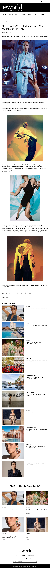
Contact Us (31, 555)
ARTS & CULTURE (30, 392)
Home (4, 14)
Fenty (7, 297)
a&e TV (23, 555)
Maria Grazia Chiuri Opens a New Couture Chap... (36, 413)
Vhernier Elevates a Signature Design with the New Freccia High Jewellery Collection (12, 537)
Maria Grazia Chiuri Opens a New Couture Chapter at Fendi (37, 537)
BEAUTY (30, 14)
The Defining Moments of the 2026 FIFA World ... (36, 361)
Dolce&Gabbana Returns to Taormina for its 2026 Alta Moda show (37, 510)
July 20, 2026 (28, 513)
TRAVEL (28, 323)
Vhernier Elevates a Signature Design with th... (35, 447)
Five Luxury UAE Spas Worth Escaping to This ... (37, 430)
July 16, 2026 (3, 539)
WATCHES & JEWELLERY (20, 14)
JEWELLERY (28, 306)
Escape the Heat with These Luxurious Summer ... (34, 378)
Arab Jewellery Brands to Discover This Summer (37, 309)
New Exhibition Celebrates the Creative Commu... (35, 395)
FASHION (11, 14)
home (3, 21)
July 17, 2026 (28, 539)
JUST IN (18, 555)
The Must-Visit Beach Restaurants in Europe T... (37, 326)
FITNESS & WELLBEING (31, 375)
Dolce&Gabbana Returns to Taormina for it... (34, 343)
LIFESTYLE (36, 14)
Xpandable (35, 566)
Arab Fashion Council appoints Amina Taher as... (35, 465)
